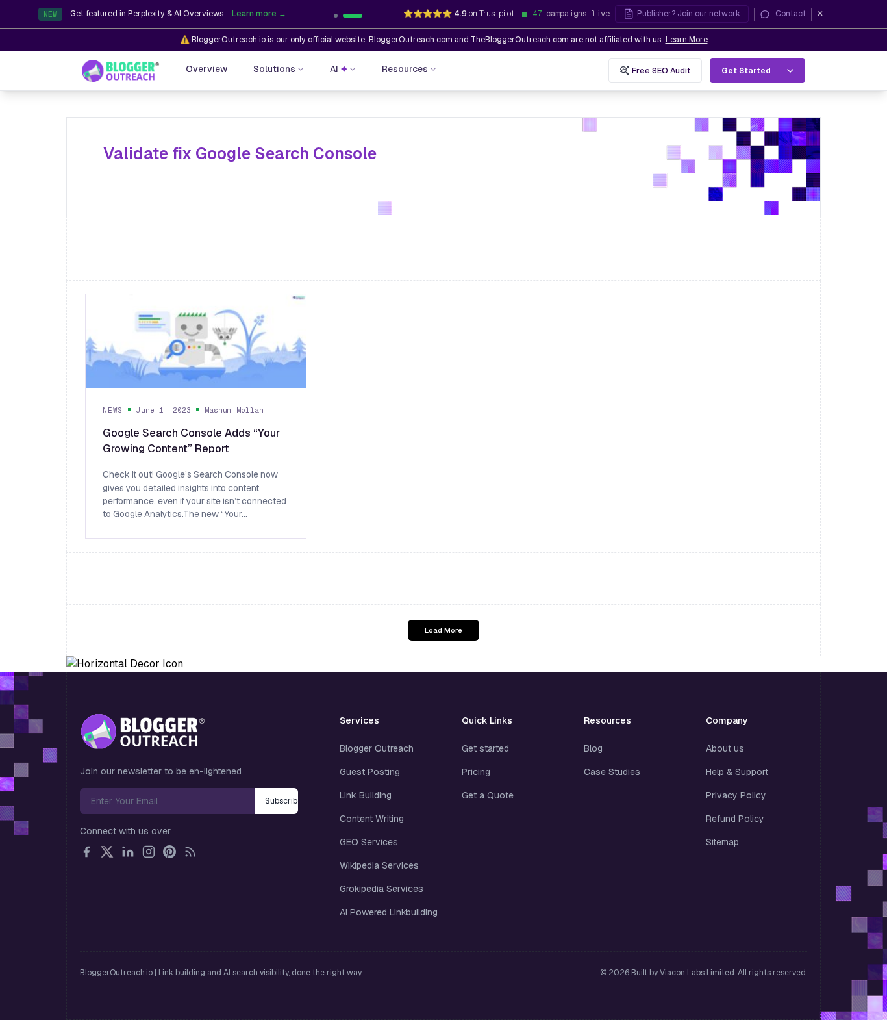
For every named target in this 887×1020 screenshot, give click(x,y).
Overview (206, 69)
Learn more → (323, 15)
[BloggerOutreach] (142, 731)
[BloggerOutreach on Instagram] (148, 851)
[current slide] (343, 16)
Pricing (476, 772)
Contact (790, 13)
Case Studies (612, 772)
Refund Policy (735, 818)
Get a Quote (488, 795)
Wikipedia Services (379, 865)
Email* (167, 801)
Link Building (366, 795)
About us (725, 748)
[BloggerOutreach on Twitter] (107, 851)
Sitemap (722, 842)
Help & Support (737, 772)
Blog (593, 748)
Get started (485, 748)
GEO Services (369, 842)
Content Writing (372, 818)
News (112, 409)
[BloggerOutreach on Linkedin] (127, 851)
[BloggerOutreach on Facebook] (86, 851)
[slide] (360, 16)
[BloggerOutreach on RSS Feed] (190, 851)
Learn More (687, 39)
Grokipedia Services (381, 889)
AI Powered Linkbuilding (389, 912)
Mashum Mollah (234, 409)
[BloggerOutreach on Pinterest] (169, 851)
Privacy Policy (736, 795)
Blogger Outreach (377, 748)
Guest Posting (370, 772)
